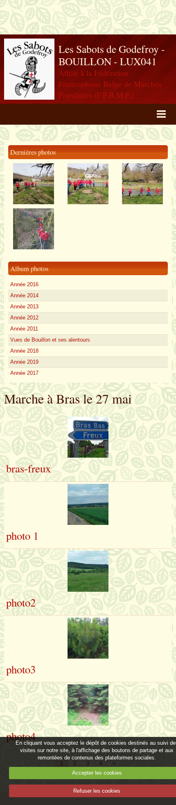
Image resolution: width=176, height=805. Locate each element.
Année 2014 (24, 295)
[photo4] (88, 704)
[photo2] (88, 571)
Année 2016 (24, 284)
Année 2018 (24, 351)
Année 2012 (24, 318)
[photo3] (88, 638)
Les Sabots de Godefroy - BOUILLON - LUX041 (112, 55)
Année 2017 (24, 373)
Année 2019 (24, 362)
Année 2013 (24, 306)
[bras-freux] (88, 437)
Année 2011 (24, 329)
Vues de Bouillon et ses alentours (50, 340)
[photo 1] (88, 504)
